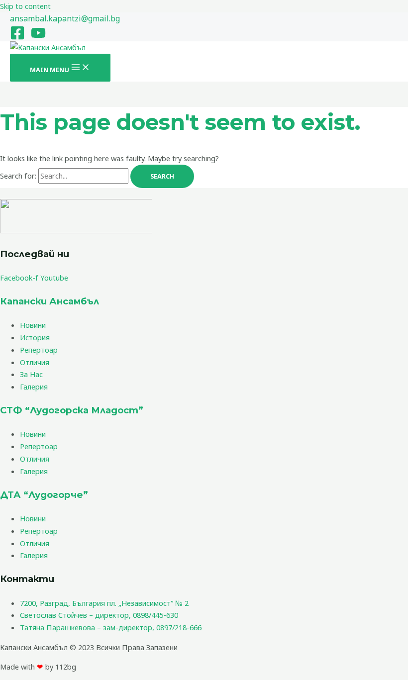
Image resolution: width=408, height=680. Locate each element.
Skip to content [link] (25, 6)
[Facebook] (17, 37)
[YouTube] (38, 37)
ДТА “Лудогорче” (44, 494)
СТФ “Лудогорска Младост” (71, 410)
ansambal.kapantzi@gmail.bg (65, 18)
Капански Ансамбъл (49, 301)
